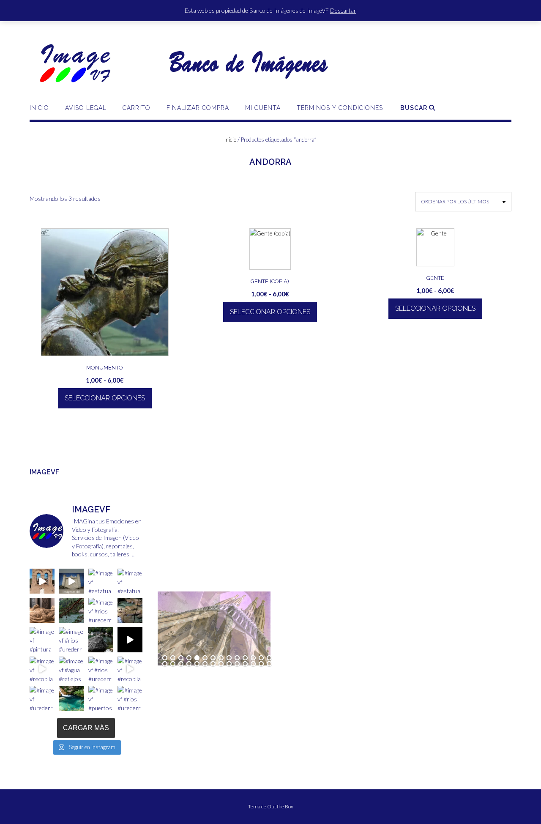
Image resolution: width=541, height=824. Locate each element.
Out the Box (280, 806)
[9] (229, 658)
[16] (173, 664)
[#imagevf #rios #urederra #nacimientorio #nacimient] (71, 610)
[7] (213, 658)
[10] (237, 658)
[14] (269, 658)
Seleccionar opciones (105, 398)
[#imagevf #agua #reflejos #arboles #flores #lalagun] (71, 669)
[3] (181, 658)
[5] (197, 658)
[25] (245, 664)
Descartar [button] (343, 10)
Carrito (136, 107)
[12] (253, 658)
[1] (165, 658)
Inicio (39, 107)
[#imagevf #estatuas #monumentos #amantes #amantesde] (129, 581)
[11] (245, 658)
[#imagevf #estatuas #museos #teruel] (100, 581)
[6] (205, 658)
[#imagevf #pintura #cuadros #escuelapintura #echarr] (42, 639)
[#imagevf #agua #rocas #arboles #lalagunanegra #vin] (100, 639)
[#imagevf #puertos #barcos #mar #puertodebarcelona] (100, 698)
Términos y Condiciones (340, 107)
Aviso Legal (86, 107)
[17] (181, 664)
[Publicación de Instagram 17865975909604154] (71, 581)
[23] (229, 664)
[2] (173, 658)
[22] (221, 664)
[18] (189, 664)
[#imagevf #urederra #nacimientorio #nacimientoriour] (42, 698)
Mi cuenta (263, 107)
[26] (253, 664)
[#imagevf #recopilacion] (129, 639)
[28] (269, 664)
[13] (261, 658)
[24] (237, 664)
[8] (221, 658)
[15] (165, 664)
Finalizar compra (198, 107)
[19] (197, 664)
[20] (205, 664)
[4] (189, 658)
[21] (213, 664)
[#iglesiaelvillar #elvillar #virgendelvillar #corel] (42, 581)
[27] (261, 664)
